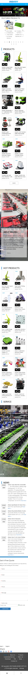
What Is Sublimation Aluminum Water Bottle (19, 351)
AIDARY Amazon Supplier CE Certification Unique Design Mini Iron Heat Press (7, 351)
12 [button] (16, 44)
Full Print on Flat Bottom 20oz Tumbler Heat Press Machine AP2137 (20, 308)
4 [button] (12, 42)
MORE (14, 183)
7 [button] (18, 42)
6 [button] (16, 42)
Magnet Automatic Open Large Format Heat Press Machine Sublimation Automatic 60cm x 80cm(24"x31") (7, 89)
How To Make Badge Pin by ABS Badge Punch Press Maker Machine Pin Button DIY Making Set (7, 330)
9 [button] (23, 42)
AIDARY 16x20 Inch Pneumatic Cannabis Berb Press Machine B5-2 (20, 394)
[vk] (6, 651)
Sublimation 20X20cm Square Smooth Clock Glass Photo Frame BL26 (20, 330)
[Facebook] (11, 651)
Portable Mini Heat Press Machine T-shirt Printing (7, 176)
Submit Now (5, 608)
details (7, 64)
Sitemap (21, 668)
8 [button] (21, 42)
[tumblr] (8, 651)
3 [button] (9, 42)
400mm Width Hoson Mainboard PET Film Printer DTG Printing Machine (8, 34)
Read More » (19, 534)
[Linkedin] (1, 651)
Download (8, 659)
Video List (20, 657)
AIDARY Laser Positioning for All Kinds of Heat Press (6, 132)
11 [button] (14, 44)
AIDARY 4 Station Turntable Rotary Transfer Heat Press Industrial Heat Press (20, 154)
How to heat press (16, 518)
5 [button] (14, 42)
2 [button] (7, 42)
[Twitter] (3, 651)
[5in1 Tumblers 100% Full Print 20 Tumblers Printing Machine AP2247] (19, 25)
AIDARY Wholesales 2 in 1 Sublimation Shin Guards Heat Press (7, 111)
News (9, 484)
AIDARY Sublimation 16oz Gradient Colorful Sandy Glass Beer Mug (7, 373)
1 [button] (5, 42)
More (9, 253)
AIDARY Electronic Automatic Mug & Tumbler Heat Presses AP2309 (7, 154)
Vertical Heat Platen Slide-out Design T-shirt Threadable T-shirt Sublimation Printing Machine (19, 89)
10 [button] (12, 44)
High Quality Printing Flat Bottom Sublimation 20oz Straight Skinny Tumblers (20, 286)
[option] (9, 29)
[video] (7, 57)
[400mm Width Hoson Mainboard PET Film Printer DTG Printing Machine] (9, 25)
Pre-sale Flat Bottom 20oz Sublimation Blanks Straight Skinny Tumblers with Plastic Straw (7, 308)
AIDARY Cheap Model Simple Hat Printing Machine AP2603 (7, 68)
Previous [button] (5, 30)
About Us (12, 655)
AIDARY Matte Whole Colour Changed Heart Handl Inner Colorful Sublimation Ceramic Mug (20, 373)
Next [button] (22, 30)
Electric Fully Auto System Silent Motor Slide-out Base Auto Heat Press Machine (20, 111)
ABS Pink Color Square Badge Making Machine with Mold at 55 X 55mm (20, 68)
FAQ (15, 659)
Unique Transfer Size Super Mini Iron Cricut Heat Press (20, 176)
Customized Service (9, 657)
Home (5, 655)
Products (20, 655)
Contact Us (14, 661)
